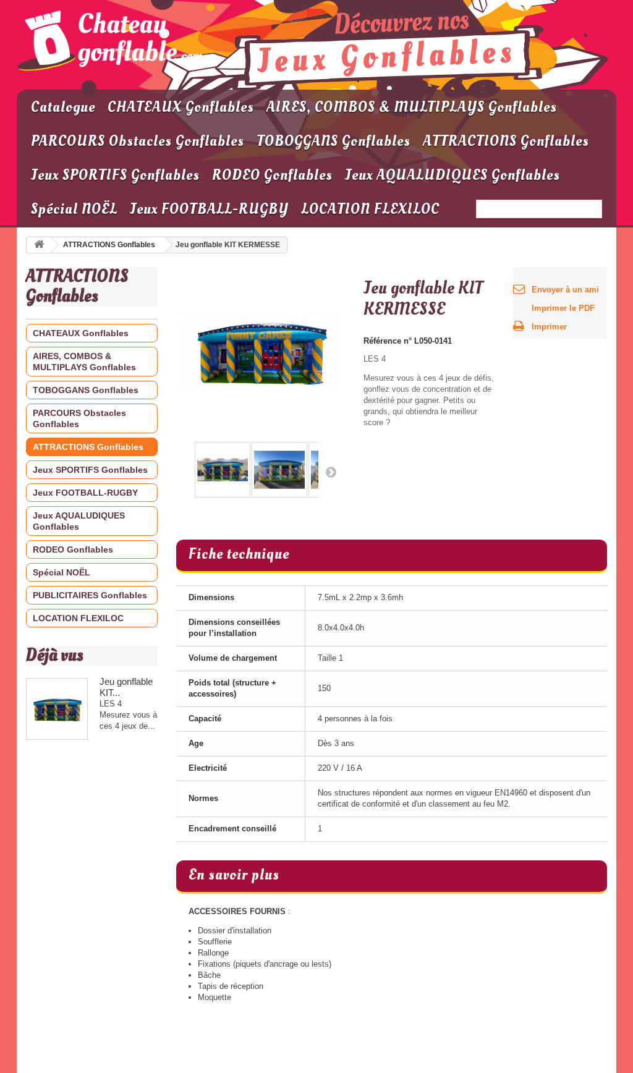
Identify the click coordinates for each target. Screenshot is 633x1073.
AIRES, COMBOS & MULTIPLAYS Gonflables (411, 107)
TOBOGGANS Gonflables (333, 141)
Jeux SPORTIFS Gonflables (115, 175)
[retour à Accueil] (39, 245)
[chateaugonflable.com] (110, 41)
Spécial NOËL (74, 209)
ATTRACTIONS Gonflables (506, 141)
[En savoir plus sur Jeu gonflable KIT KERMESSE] (57, 709)
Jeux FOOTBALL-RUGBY (209, 209)
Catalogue (63, 107)
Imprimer (549, 326)
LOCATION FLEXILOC (370, 209)
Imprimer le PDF (563, 308)
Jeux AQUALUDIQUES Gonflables (452, 175)
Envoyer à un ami (565, 289)
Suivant (327, 471)
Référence (382, 341)
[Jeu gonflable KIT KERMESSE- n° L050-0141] (222, 470)
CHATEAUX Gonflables (181, 107)
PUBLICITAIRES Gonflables (90, 595)
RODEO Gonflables (272, 175)
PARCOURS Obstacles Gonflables (137, 141)
